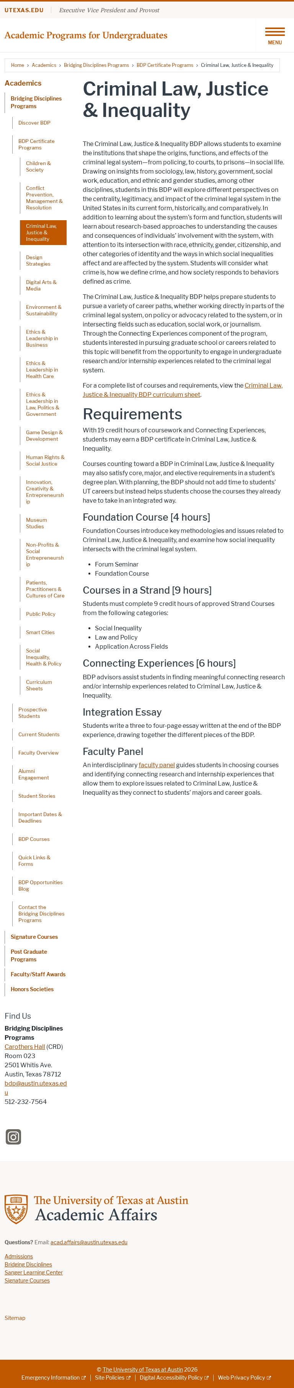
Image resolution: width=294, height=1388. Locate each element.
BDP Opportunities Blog (40, 885)
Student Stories (37, 796)
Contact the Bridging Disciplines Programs (41, 913)
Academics (44, 65)
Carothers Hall (25, 1046)
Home (17, 65)
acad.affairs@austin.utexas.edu (89, 1242)
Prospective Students (32, 712)
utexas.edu (24, 10)
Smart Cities (40, 632)
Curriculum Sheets (39, 685)
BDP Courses (34, 839)
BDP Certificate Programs (165, 65)
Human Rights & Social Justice (45, 460)
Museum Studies (36, 523)
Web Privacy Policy (241, 1378)
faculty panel (157, 765)
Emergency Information (50, 1378)
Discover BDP (34, 123)
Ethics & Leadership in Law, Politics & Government (42, 404)
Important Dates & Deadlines (40, 817)
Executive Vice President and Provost (109, 10)
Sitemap (15, 1318)
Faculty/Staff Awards (38, 974)
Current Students (39, 734)
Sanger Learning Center (34, 1272)
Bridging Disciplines (28, 1264)
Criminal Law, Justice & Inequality (41, 232)
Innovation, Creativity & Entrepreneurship (45, 492)
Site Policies (109, 1378)
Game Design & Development (44, 435)
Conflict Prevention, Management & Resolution (44, 198)
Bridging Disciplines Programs (96, 65)
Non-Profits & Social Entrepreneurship (45, 554)
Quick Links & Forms (34, 860)
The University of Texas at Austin (143, 1370)
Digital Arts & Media (41, 285)
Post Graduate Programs (29, 956)
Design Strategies (38, 260)
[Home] (86, 34)
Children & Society (38, 166)
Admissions (19, 1256)
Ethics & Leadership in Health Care (42, 369)
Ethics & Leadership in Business (42, 338)
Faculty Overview (38, 753)
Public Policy (41, 614)
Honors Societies (32, 989)
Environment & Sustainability (44, 310)
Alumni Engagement (33, 774)
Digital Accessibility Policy (171, 1378)
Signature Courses (34, 937)
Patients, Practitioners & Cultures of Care (45, 589)
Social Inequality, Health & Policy (44, 657)
